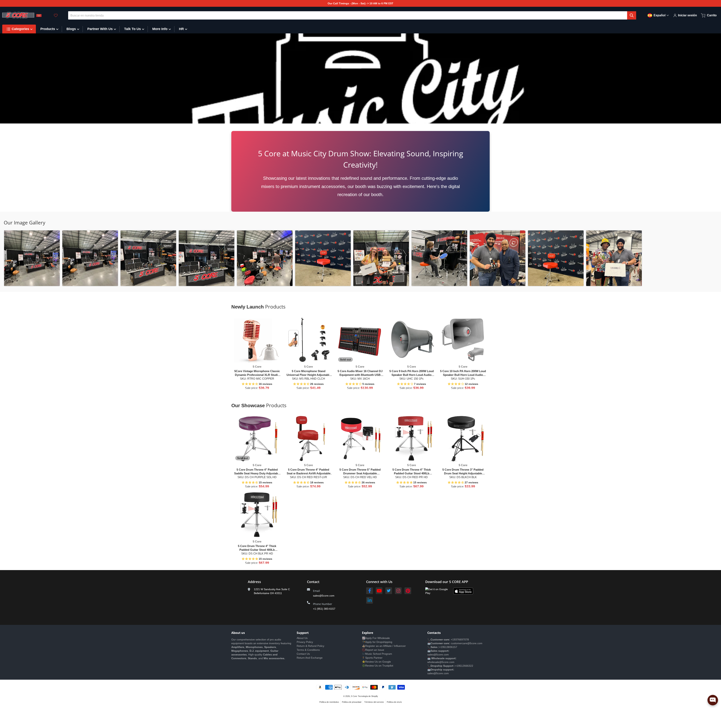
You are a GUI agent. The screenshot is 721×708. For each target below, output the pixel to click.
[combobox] (352, 15)
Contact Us (303, 653)
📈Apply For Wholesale (376, 638)
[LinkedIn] (369, 600)
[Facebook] (369, 590)
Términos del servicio (374, 702)
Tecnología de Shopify (368, 696)
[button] (250, 383)
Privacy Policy (305, 641)
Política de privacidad (351, 702)
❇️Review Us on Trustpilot (377, 665)
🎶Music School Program (377, 653)
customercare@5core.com (466, 643)
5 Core (354, 696)
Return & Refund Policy (310, 645)
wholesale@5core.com (440, 662)
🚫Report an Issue (373, 649)
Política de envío (394, 702)
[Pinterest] (407, 590)
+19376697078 (460, 639)
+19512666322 (464, 665)
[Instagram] (398, 590)
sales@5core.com (323, 595)
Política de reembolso (329, 702)
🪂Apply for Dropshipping (377, 641)
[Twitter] (388, 590)
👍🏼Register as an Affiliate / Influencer (384, 645)
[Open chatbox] (712, 700)
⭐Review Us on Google (376, 661)
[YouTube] (379, 590)
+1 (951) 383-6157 (324, 608)
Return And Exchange (310, 657)
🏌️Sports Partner (372, 657)
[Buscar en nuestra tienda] (631, 15)
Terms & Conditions (308, 649)
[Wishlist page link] (56, 15)
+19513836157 (448, 647)
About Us (302, 638)
